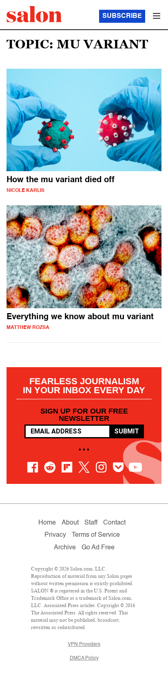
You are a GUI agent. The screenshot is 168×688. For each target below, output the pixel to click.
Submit (126, 431)
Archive (65, 547)
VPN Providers (84, 644)
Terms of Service (96, 535)
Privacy (55, 535)
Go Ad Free (98, 547)
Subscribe (122, 16)
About (70, 523)
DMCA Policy (84, 658)
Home (47, 523)
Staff (90, 523)
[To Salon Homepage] (34, 14)
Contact (114, 523)
